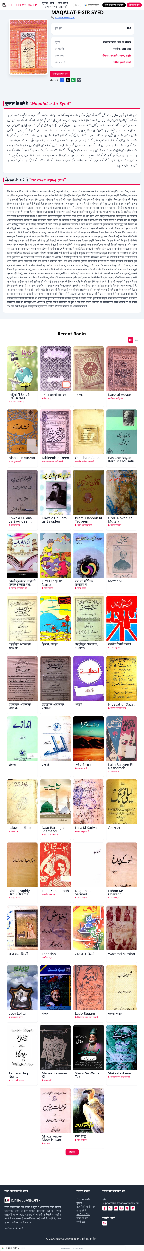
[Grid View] (130, 340)
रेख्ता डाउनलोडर (84, 1199)
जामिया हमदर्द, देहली (122, 62)
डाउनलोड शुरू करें (60, 73)
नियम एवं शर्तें (82, 1218)
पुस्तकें (45, 3)
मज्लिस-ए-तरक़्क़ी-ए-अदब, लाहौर (116, 55)
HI (76, 5)
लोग (52, 3)
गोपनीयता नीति (83, 1214)
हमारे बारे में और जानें (13, 1228)
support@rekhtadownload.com (121, 1203)
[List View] (136, 340)
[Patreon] (132, 1208)
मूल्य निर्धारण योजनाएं (85, 1206)
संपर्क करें (63, 6)
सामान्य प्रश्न (51, 6)
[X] (110, 1208)
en (104, 1223)
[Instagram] (121, 1208)
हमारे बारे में (63, 3)
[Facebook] (104, 1208)
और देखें (72, 1152)
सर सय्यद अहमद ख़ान (65, 17)
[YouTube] (115, 1208)
